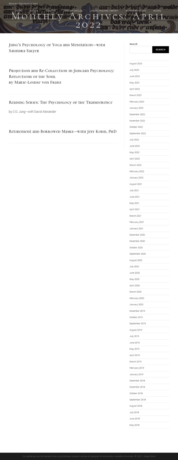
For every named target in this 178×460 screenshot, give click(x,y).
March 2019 (135, 361)
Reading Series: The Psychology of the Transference (60, 102)
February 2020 (137, 298)
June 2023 (135, 76)
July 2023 (134, 70)
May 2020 (134, 279)
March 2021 (135, 215)
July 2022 (134, 139)
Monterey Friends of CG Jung (23, 3)
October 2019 (136, 317)
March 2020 (135, 291)
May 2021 (134, 203)
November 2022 (137, 120)
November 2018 (137, 387)
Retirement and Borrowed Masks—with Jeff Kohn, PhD (62, 131)
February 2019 (137, 368)
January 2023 (136, 108)
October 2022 (136, 127)
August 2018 (136, 406)
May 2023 (134, 82)
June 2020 (135, 272)
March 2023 (135, 95)
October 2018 (136, 393)
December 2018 (137, 380)
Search (133, 44)
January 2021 (136, 228)
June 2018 (135, 418)
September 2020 (138, 253)
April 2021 (135, 209)
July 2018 (134, 412)
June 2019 (135, 342)
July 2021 (134, 190)
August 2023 (136, 63)
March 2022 (135, 165)
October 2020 (136, 247)
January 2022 (136, 177)
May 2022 (134, 152)
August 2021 (136, 184)
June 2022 (135, 146)
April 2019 (135, 355)
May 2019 (134, 349)
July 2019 (134, 336)
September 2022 (138, 133)
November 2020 (137, 241)
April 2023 (135, 89)
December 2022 (137, 114)
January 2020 (136, 304)
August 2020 (136, 260)
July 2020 (134, 266)
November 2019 (137, 311)
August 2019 (136, 330)
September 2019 (138, 323)
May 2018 (134, 425)
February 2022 (137, 171)
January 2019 (136, 374)
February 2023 (137, 101)
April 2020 (135, 285)
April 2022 (135, 158)
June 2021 (135, 197)
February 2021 (137, 222)
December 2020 (137, 234)
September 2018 (138, 399)
